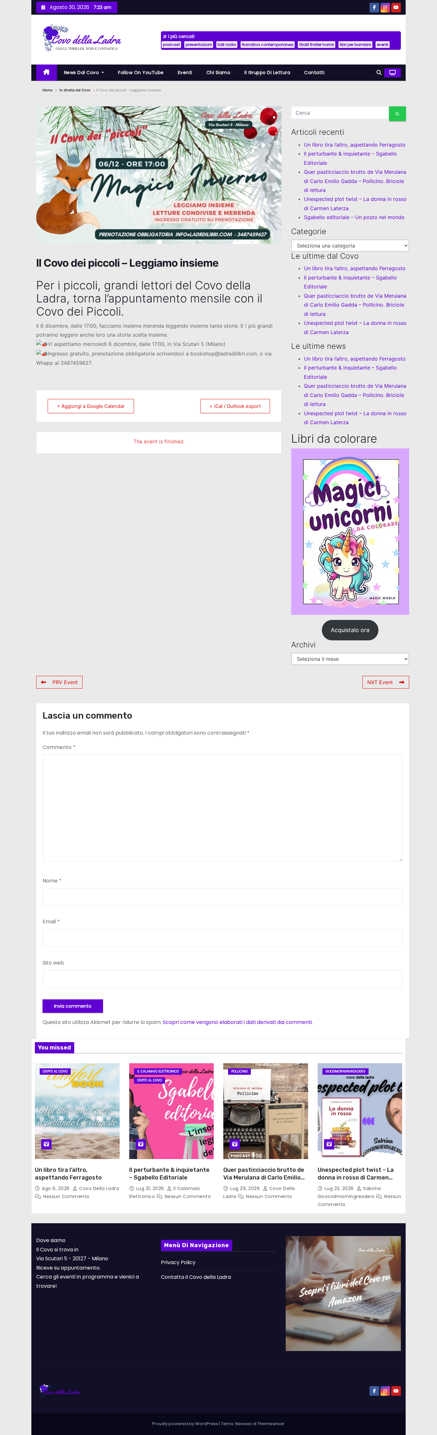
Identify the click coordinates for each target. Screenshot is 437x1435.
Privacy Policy (178, 1262)
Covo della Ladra (98, 1188)
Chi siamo (218, 72)
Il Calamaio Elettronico (158, 1071)
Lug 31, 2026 (151, 1188)
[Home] (46, 73)
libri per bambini (355, 44)
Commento (59, 747)
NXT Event (380, 682)
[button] (379, 72)
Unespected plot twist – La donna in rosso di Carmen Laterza (356, 1177)
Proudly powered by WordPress (185, 1424)
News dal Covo (82, 72)
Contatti (314, 72)
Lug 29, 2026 (245, 1188)
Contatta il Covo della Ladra (196, 1277)
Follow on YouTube (141, 72)
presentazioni (199, 44)
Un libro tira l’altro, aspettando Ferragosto (355, 144)
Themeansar (271, 1424)
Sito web (53, 962)
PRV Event (65, 682)
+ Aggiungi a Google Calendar (91, 406)
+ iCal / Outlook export (235, 406)
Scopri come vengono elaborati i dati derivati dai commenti (237, 1022)
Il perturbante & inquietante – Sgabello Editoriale (169, 1173)
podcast (171, 44)
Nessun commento (66, 1196)
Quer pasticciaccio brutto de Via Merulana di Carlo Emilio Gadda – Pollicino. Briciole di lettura (355, 181)
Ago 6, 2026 (56, 1188)
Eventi (185, 72)
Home (48, 90)
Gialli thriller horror (316, 44)
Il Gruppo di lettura (267, 72)
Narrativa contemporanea (267, 44)
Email (51, 921)
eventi (382, 44)
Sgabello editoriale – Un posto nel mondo (354, 217)
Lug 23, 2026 (340, 1188)
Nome (52, 880)
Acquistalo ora (350, 630)
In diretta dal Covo (75, 90)
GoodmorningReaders (345, 1071)
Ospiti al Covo (55, 1071)
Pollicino (239, 1071)
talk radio (227, 44)
